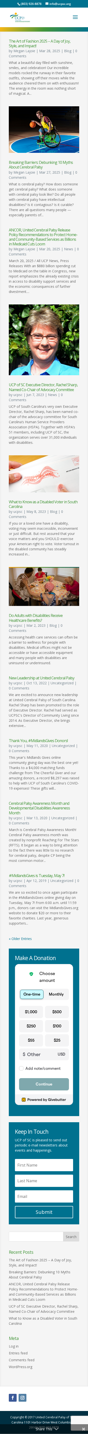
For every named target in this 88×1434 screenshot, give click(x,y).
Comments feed (21, 1360)
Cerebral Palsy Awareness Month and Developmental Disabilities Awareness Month (39, 808)
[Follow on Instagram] (22, 1398)
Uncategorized (62, 683)
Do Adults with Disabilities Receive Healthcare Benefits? (36, 618)
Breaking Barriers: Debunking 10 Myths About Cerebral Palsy (41, 165)
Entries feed (18, 1353)
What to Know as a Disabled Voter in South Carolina (43, 504)
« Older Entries (20, 938)
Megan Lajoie (24, 50)
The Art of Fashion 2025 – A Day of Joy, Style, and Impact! (39, 43)
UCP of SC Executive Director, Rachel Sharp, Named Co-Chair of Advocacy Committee (43, 387)
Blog (67, 50)
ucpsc (17, 394)
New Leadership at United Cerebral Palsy (41, 678)
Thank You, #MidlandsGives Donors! (38, 740)
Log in (14, 1346)
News (68, 249)
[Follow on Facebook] (13, 1398)
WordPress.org (20, 1366)
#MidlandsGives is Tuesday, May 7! (36, 875)
